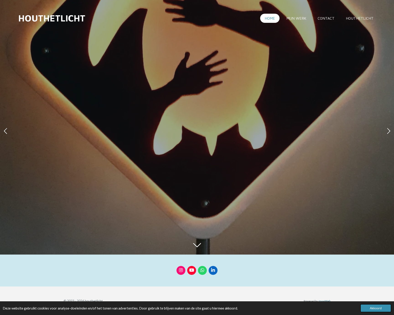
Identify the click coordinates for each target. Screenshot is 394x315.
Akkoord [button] (376, 308)
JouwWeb (324, 300)
